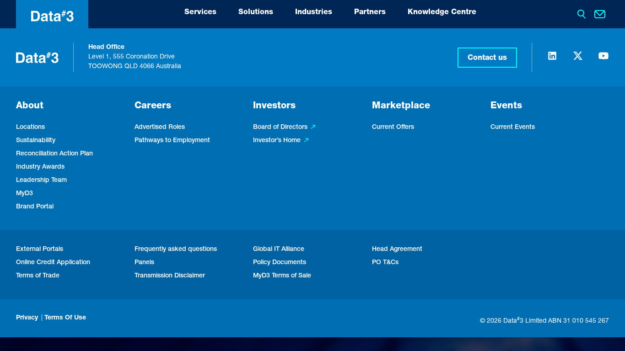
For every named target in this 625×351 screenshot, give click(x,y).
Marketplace (401, 106)
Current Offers (393, 127)
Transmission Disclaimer (170, 276)
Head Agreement (397, 249)
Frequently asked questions (176, 249)
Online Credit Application (53, 263)
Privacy (27, 318)
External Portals (39, 249)
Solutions (255, 12)
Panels (144, 263)
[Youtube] (603, 60)
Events (506, 106)
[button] (487, 58)
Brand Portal (35, 207)
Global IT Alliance (278, 249)
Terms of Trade (37, 276)
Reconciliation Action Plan (54, 154)
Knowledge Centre (442, 12)
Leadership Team (41, 180)
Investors (274, 106)
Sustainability (35, 141)
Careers (153, 106)
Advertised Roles (160, 127)
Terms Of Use (65, 318)
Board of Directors (280, 127)
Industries (313, 12)
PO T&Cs (385, 263)
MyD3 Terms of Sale (282, 276)
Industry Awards (40, 167)
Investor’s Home (277, 141)
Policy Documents (279, 263)
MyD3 (24, 194)
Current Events (512, 127)
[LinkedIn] (552, 60)
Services (200, 12)
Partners (370, 12)
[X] (577, 60)
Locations (30, 127)
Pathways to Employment (172, 141)
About (29, 106)
